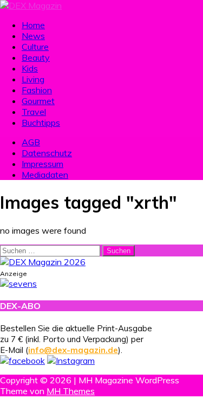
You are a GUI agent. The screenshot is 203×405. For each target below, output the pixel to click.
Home (33, 25)
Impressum (42, 163)
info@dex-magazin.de (73, 350)
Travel (34, 111)
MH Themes (71, 390)
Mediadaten (45, 174)
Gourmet (38, 100)
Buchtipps (41, 122)
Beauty (36, 57)
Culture (35, 46)
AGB (31, 142)
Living (33, 79)
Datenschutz (47, 152)
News (33, 35)
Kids (30, 68)
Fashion (37, 90)
